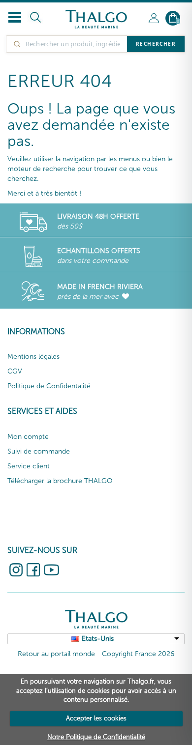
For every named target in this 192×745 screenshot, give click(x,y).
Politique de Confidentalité (49, 386)
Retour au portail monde (56, 654)
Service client (28, 466)
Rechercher (156, 43)
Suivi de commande (38, 451)
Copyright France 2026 (138, 654)
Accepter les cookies (96, 718)
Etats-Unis (98, 638)
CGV (14, 371)
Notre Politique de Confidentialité (96, 737)
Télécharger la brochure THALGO (60, 481)
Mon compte (28, 436)
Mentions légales (33, 356)
